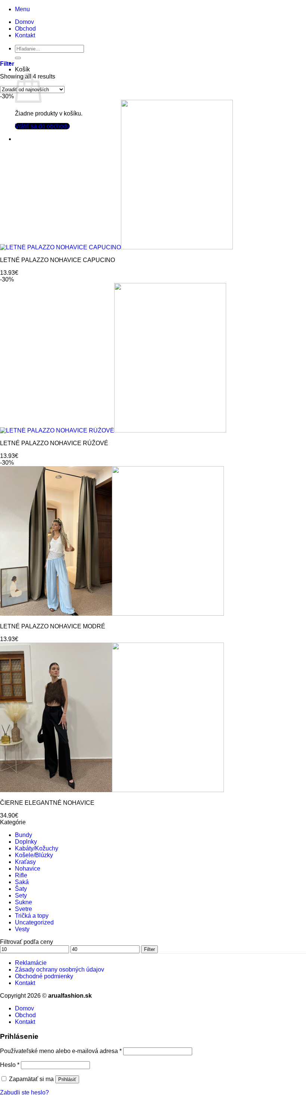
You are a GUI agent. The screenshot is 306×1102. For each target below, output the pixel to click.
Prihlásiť (67, 1079)
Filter (149, 949)
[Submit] (18, 58)
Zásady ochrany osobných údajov (59, 969)
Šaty (21, 889)
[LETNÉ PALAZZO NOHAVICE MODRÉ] (112, 613)
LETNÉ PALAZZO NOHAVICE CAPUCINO (57, 260)
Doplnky (26, 841)
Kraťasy (25, 862)
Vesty (22, 929)
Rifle (21, 875)
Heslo (9, 1065)
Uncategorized (34, 922)
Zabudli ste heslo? (24, 1092)
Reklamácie (31, 963)
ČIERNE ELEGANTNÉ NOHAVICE (47, 803)
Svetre (23, 909)
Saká (22, 882)
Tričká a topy (32, 915)
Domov (24, 22)
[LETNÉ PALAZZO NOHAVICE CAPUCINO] (116, 247)
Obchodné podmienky (44, 976)
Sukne (23, 902)
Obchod (25, 28)
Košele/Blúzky (34, 855)
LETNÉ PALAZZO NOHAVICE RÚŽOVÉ (54, 443)
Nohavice (27, 868)
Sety (21, 895)
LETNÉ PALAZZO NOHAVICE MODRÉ (52, 626)
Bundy (23, 835)
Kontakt (25, 35)
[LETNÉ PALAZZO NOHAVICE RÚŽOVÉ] (113, 430)
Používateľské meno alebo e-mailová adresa (61, 1051)
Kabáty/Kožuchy (36, 848)
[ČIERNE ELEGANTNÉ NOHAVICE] (112, 790)
